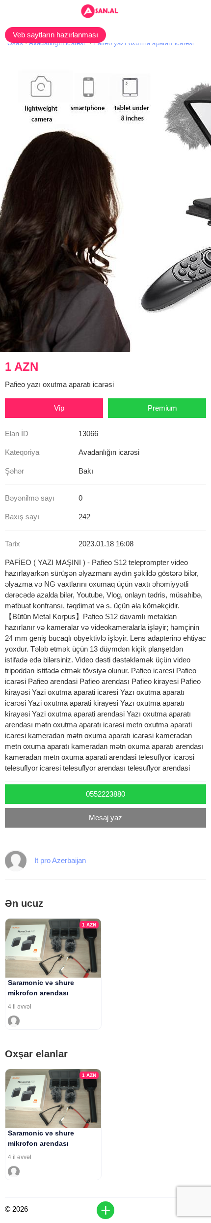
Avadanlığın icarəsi (57, 43)
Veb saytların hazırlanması (55, 34)
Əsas (15, 43)
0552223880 (105, 794)
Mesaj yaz (105, 817)
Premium (162, 408)
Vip (59, 408)
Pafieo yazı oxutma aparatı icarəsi (143, 43)
